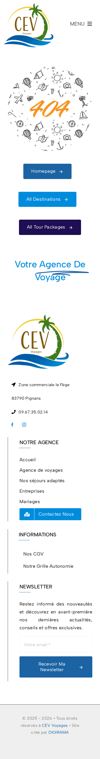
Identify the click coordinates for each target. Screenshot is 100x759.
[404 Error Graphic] (50, 69)
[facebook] (12, 424)
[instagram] (24, 424)
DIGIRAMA (58, 732)
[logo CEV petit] (29, 5)
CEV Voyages (55, 725)
